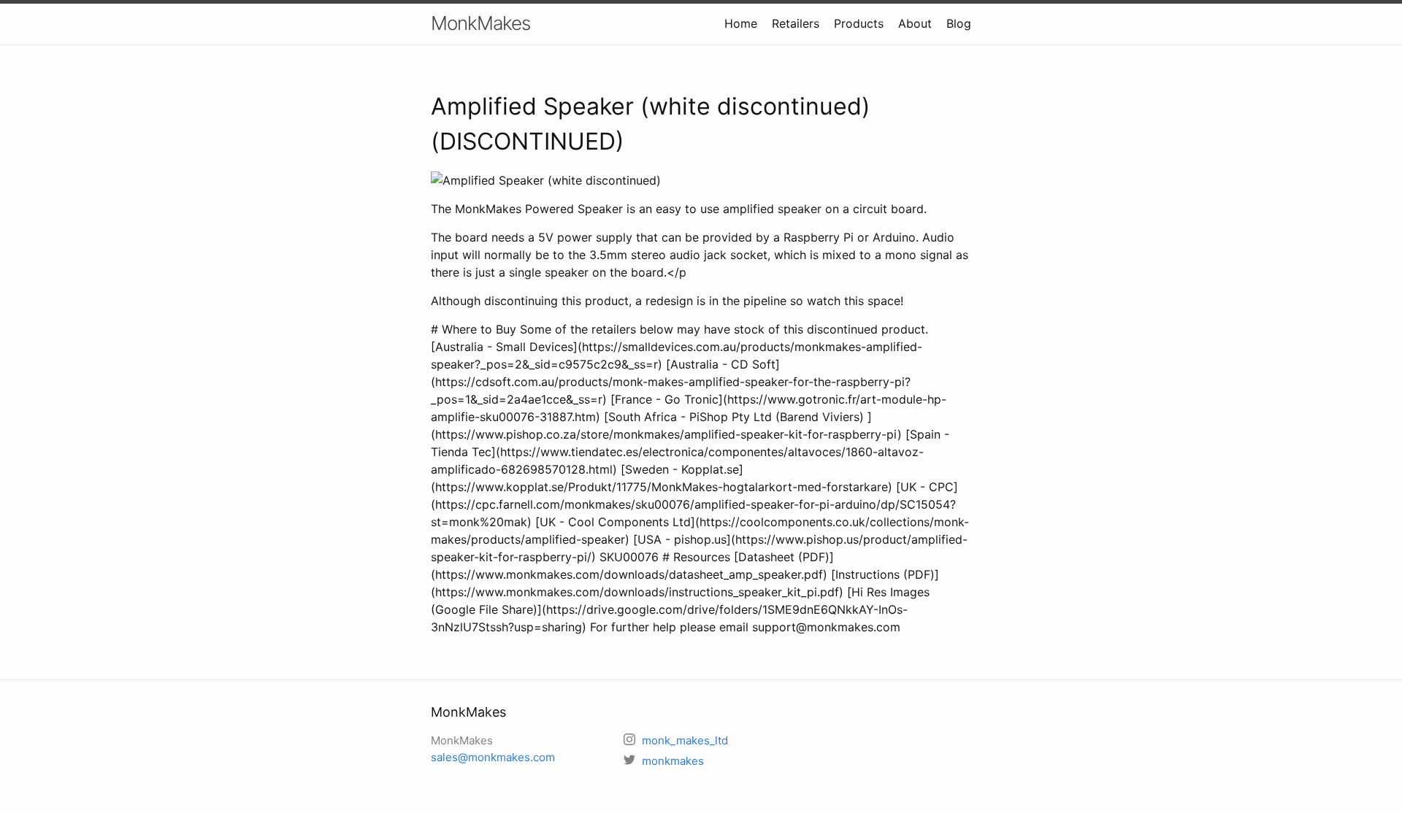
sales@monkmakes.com (493, 757)
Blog (958, 23)
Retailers (795, 23)
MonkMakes (480, 23)
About (915, 23)
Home (740, 23)
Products (859, 23)
